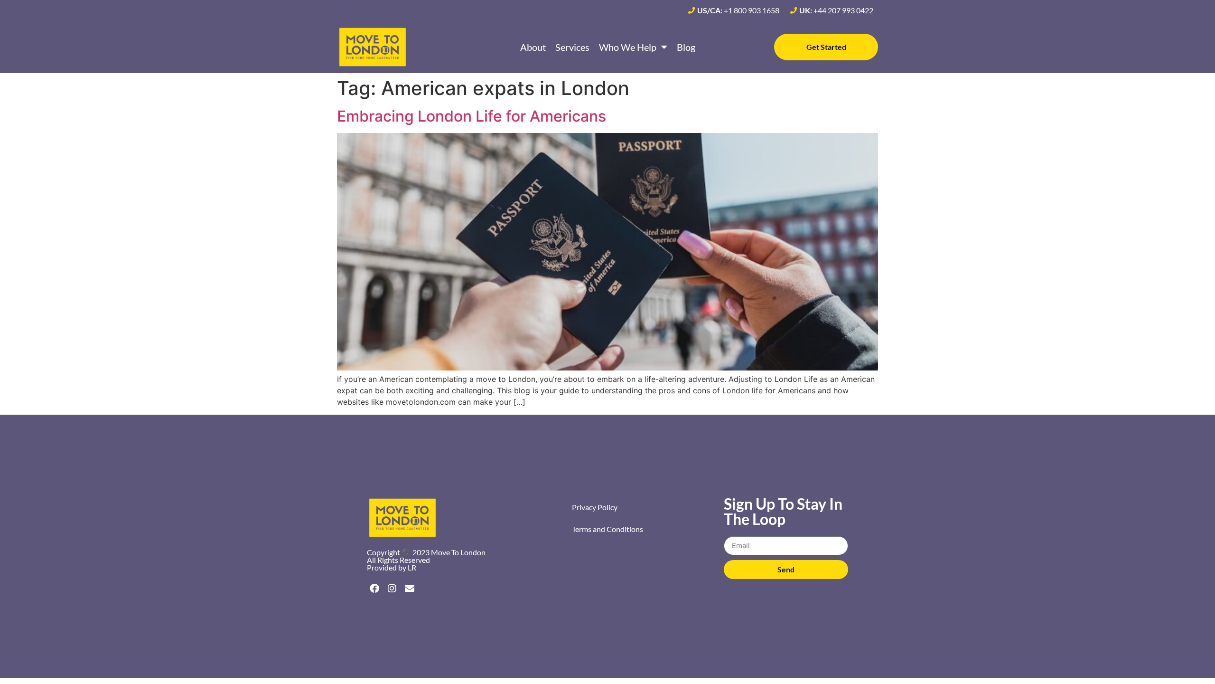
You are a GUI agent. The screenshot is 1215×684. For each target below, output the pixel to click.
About (533, 47)
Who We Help (627, 47)
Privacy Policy (594, 507)
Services (572, 47)
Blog (686, 47)
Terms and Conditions (607, 528)
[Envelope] (409, 588)
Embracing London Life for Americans (471, 116)
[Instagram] (392, 588)
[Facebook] (374, 588)
